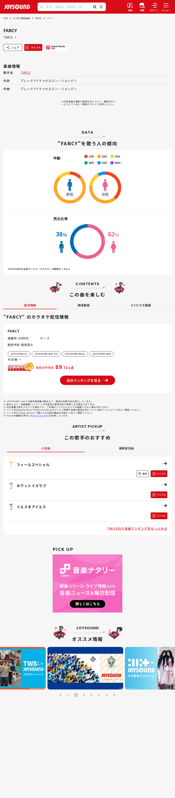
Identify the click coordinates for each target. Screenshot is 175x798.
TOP (5, 18)
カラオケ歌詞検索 (21, 18)
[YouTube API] (41, 415)
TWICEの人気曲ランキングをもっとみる (137, 528)
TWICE (38, 18)
